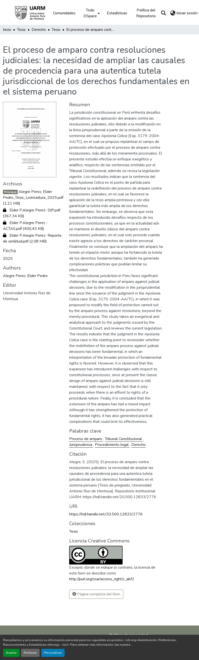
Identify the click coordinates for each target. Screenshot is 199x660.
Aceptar (11, 653)
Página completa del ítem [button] (98, 594)
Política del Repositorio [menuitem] (146, 13)
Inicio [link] (7, 29)
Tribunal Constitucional (124, 439)
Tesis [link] (21, 29)
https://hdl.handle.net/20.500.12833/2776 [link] (106, 514)
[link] (33, 197)
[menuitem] (91, 13)
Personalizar (53, 653)
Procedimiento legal (112, 444)
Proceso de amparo (86, 439)
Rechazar (30, 653)
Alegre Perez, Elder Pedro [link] (25, 275)
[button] (33, 13)
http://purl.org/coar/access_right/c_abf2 (101, 579)
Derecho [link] (39, 29)
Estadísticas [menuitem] (117, 13)
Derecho (138, 444)
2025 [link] (8, 258)
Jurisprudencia (81, 444)
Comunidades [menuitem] (64, 13)
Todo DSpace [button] (90, 13)
